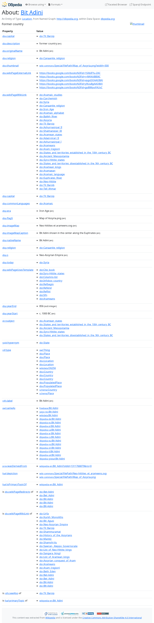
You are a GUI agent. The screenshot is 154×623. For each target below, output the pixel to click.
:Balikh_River (48, 116)
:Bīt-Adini (46, 506)
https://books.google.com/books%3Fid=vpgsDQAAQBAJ (71, 80)
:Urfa (44, 513)
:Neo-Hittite (47, 181)
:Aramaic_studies (50, 94)
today (8, 262)
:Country (46, 371)
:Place (44, 353)
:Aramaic (46, 203)
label (7, 400)
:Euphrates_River (50, 178)
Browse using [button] (36, 4)
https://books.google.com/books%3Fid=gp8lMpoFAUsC (70, 87)
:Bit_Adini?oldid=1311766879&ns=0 (65, 466)
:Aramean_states (50, 134)
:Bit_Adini (51, 484)
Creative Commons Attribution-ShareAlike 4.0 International (112, 617)
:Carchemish (48, 98)
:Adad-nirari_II (49, 138)
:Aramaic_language (52, 174)
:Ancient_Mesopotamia (54, 156)
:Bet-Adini (46, 491)
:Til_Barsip (46, 36)
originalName (12, 51)
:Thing (44, 350)
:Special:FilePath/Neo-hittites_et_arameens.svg (73, 473)
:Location (46, 361)
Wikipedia (50, 617)
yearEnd (9, 306)
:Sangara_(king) (50, 553)
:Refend (45, 288)
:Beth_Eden (47, 571)
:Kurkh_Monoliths (51, 517)
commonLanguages (16, 203)
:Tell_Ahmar (47, 188)
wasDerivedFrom (14, 466)
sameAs (8, 408)
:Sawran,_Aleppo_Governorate (58, 546)
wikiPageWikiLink (14, 94)
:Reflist (45, 291)
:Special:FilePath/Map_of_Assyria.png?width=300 (74, 65)
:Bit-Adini (46, 499)
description (11, 43)
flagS (7, 218)
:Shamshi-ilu (48, 542)
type (6, 350)
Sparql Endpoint (141, 4)
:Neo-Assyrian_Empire (53, 524)
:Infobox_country (50, 280)
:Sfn (43, 295)
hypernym (10, 342)
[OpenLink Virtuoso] (50, 613)
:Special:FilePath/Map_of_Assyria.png (67, 477)
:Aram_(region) (49, 149)
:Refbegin (46, 284)
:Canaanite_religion (52, 58)
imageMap (10, 225)
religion (9, 58)
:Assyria (45, 120)
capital (8, 36)
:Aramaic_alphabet (51, 113)
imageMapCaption (15, 233)
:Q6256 (47, 368)
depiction (10, 473)
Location (27, 18)
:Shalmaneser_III (50, 131)
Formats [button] (56, 4)
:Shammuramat (50, 531)
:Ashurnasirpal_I (50, 141)
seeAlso (11, 593)
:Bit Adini (48, 408)
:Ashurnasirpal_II (50, 127)
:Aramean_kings (50, 167)
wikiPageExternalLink (16, 73)
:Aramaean (47, 170)
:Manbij (45, 539)
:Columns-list (48, 277)
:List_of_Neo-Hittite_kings (55, 549)
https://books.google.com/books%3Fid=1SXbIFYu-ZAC (69, 73)
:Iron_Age (46, 109)
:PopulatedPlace (50, 382)
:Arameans (47, 145)
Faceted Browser (117, 4)
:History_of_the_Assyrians (55, 535)
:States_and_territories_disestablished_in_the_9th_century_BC (76, 163)
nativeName (11, 240)
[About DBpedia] (12, 4)
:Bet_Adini (46, 495)
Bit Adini (32, 12)
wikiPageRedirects (17, 491)
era (6, 210)
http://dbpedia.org (67, 18)
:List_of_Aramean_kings (54, 557)
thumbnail (10, 65)
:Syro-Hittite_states (52, 159)
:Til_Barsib (46, 185)
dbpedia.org (108, 18)
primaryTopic (14, 600)
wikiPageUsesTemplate (17, 269)
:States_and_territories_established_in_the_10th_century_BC (75, 152)
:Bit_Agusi (46, 520)
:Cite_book (47, 269)
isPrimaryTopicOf (14, 484)
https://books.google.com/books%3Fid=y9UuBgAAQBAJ (71, 83)
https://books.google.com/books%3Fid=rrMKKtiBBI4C (69, 76)
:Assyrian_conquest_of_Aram (57, 560)
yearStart (10, 313)
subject (8, 320)
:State (44, 342)
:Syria (44, 102)
